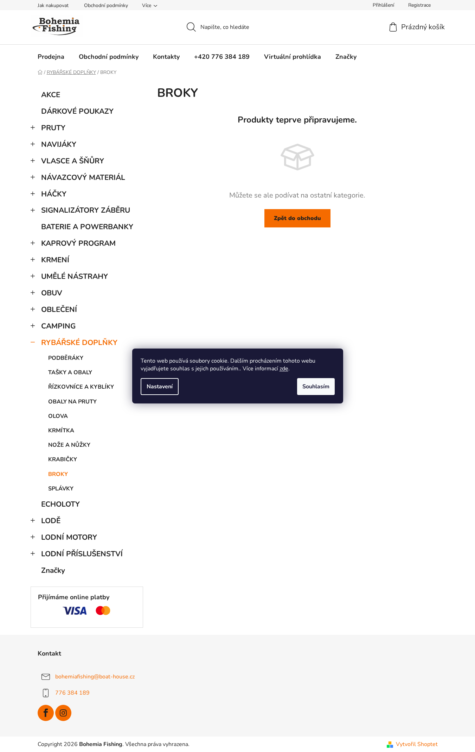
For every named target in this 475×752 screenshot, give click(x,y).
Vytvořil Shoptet (417, 744)
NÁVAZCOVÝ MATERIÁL (83, 177)
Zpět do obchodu (297, 218)
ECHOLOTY (60, 504)
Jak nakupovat (53, 5)
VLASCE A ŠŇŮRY (72, 161)
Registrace (419, 5)
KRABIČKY (62, 459)
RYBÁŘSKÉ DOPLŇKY (79, 342)
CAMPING (58, 326)
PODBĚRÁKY (65, 358)
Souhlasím (315, 386)
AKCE (50, 95)
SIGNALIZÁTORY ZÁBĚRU (85, 210)
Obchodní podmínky (106, 5)
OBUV (51, 293)
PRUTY (53, 128)
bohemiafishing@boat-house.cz (95, 677)
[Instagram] (63, 713)
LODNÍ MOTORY (69, 537)
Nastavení (160, 386)
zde (284, 368)
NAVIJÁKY (58, 144)
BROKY (58, 474)
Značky (53, 570)
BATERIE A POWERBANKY (87, 227)
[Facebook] (46, 713)
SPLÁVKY (60, 489)
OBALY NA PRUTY (72, 402)
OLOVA (58, 416)
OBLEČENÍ (59, 309)
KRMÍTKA (61, 430)
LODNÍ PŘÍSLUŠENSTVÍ (82, 554)
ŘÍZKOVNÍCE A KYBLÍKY (81, 387)
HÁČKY (53, 194)
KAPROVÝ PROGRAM (78, 243)
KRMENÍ (55, 260)
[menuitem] (51, 57)
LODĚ (50, 521)
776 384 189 (72, 693)
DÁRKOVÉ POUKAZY (77, 111)
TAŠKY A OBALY (70, 372)
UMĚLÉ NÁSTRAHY (74, 276)
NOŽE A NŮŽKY (69, 445)
